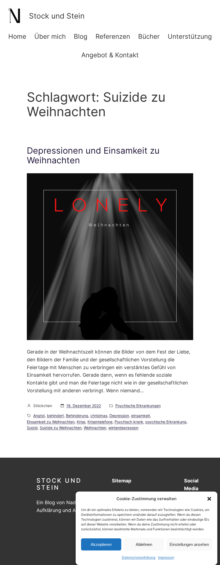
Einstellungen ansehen (189, 544)
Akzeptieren (101, 544)
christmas (98, 415)
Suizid (32, 427)
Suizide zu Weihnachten (61, 427)
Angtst (39, 415)
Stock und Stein (59, 484)
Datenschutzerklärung (138, 557)
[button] (209, 499)
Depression (119, 415)
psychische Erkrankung (165, 421)
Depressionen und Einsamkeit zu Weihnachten (93, 155)
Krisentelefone (99, 421)
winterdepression (123, 427)
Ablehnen (144, 544)
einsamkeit (140, 415)
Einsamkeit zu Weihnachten (51, 421)
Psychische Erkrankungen (138, 405)
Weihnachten (95, 427)
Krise (81, 421)
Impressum (166, 557)
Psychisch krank (129, 421)
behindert (55, 415)
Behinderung (77, 415)
